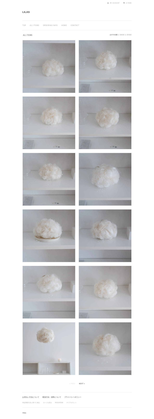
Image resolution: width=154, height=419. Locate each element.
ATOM (61, 402)
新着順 (129, 35)
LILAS (26, 12)
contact (75, 25)
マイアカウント (71, 402)
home (64, 25)
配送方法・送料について (52, 397)
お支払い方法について (30, 397)
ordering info (50, 25)
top (24, 25)
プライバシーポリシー (72, 397)
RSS (56, 402)
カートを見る (47, 402)
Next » (82, 384)
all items (34, 25)
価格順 (122, 35)
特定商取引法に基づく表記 (31, 402)
